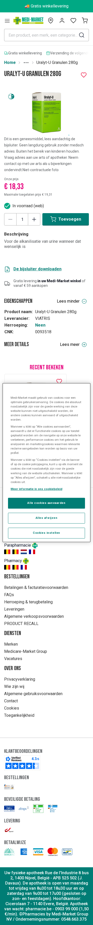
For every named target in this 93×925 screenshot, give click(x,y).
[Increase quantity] (34, 219)
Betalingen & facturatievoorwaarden (36, 587)
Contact (11, 700)
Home (10, 62)
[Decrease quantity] (10, 219)
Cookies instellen (46, 533)
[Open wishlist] (73, 20)
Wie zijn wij (14, 686)
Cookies (11, 708)
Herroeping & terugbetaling (28, 601)
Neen (40, 325)
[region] (46, 462)
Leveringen (14, 609)
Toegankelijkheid (19, 715)
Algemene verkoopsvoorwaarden (34, 616)
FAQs (9, 594)
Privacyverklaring (19, 679)
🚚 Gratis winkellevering (46, 6)
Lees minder (68, 301)
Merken (11, 644)
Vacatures (13, 658)
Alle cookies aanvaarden (46, 503)
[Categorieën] (7, 21)
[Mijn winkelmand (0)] (85, 20)
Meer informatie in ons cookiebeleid (36, 489)
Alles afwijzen (47, 518)
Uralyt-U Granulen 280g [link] (57, 62)
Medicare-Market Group (25, 651)
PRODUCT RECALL (21, 623)
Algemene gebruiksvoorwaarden (33, 693)
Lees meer (70, 344)
